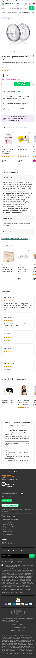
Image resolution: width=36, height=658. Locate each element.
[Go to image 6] (21, 51)
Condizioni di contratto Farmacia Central (18, 629)
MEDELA (3, 68)
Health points (7, 532)
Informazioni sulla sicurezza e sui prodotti (14, 239)
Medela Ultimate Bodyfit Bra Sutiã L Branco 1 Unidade (17, 453)
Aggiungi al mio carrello (22, 84)
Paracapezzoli (11, 12)
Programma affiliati (9, 527)
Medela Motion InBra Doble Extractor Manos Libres (17, 443)
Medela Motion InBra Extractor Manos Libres (17, 441)
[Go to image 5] (20, 51)
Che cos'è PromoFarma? (11, 520)
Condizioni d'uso (18, 626)
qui (7, 509)
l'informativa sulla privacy (16, 565)
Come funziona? (8, 522)
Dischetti (11, 425)
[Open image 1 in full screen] (18, 33)
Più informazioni (13, 120)
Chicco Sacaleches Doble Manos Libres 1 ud (17, 438)
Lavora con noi (8, 524)
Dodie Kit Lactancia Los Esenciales (18, 460)
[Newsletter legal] (2, 565)
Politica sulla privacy (18, 624)
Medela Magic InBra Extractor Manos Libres (17, 447)
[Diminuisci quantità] (3, 84)
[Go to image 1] (14, 51)
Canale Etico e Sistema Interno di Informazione (18, 632)
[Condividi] (33, 56)
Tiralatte (18, 425)
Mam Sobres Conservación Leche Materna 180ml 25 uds (16, 433)
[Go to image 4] (18, 51)
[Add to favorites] (33, 83)
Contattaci (7, 501)
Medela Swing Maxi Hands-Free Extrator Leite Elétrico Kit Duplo (17, 457)
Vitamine (24, 425)
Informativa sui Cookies (18, 630)
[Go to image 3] (17, 51)
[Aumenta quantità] (9, 84)
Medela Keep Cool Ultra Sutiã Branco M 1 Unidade (16, 449)
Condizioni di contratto (18, 627)
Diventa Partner (8, 529)
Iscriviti (31, 556)
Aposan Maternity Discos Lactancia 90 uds (17, 436)
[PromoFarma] (12, 4)
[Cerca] (32, 8)
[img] (18, 70)
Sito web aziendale (9, 534)
